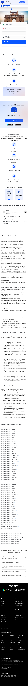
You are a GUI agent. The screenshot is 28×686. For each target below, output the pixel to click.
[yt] (15, 676)
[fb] (2, 676)
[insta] (8, 676)
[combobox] (14, 24)
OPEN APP (22, 2)
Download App (14, 120)
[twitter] (5, 676)
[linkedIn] (12, 676)
